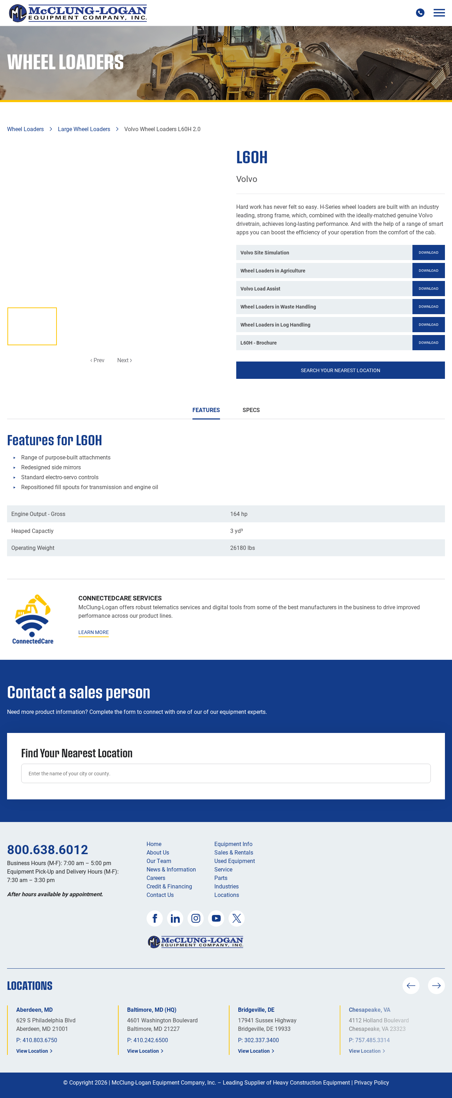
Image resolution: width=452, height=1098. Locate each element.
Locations (226, 894)
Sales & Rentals (233, 852)
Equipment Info (233, 843)
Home (154, 843)
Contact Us (160, 894)
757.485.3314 (372, 1040)
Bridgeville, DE (256, 1009)
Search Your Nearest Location (340, 370)
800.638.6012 (47, 849)
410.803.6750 (40, 1040)
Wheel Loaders (25, 129)
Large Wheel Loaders (84, 129)
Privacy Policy (371, 1082)
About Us (158, 852)
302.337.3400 (261, 1040)
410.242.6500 (150, 1040)
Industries (226, 886)
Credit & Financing (169, 886)
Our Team (159, 860)
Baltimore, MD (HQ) (152, 1009)
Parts (220, 877)
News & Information (171, 869)
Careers (156, 877)
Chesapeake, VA (370, 1009)
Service (223, 869)
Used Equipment (234, 860)
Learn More (93, 632)
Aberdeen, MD (34, 1009)
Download (429, 252)
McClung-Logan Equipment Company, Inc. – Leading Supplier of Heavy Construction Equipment (231, 1082)
